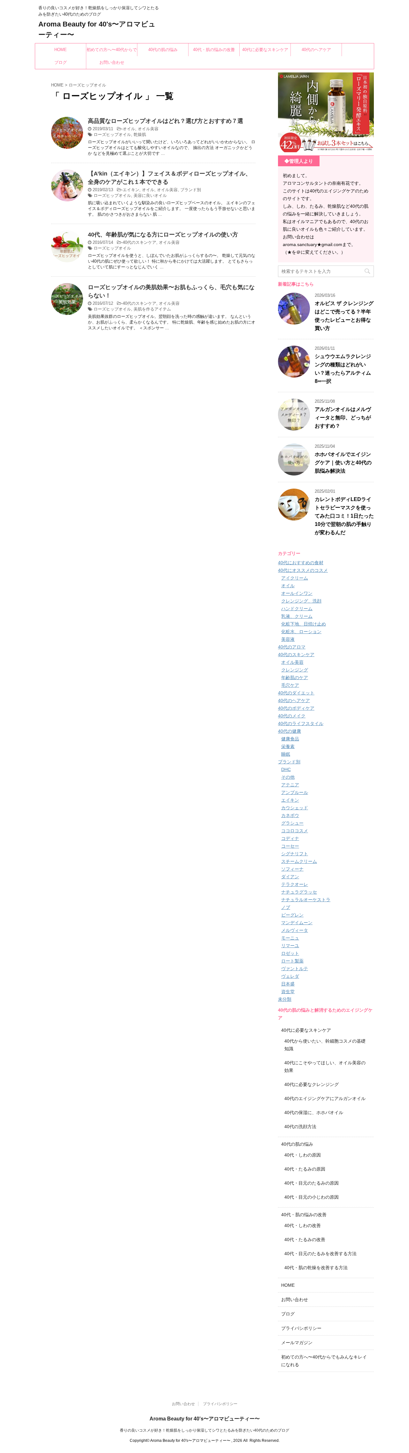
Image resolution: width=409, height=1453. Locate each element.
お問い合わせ (111, 62)
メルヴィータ (294, 930)
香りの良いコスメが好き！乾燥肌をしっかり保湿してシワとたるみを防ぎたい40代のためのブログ (204, 1430)
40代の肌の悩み (163, 49)
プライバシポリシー (301, 1328)
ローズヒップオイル (112, 134)
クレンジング (294, 669)
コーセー (290, 846)
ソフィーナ (292, 869)
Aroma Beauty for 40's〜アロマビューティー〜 (205, 1418)
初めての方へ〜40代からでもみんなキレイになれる (112, 51)
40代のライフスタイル (300, 723)
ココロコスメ (294, 830)
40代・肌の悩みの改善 (214, 49)
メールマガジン (297, 1342)
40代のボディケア (296, 708)
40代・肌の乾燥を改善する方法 (316, 1267)
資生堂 (288, 991)
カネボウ (290, 815)
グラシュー (292, 823)
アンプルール (294, 792)
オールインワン (297, 593)
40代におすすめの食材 (300, 562)
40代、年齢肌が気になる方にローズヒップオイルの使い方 (163, 234)
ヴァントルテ (294, 968)
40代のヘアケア (316, 49)
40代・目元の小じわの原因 (311, 1197)
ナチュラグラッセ (299, 892)
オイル (129, 128)
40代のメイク (291, 715)
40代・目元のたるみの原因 (311, 1183)
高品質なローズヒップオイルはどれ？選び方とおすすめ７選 (165, 121)
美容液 (288, 639)
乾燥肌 (140, 134)
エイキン (131, 189)
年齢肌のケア (294, 677)
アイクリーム (294, 577)
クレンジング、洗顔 (301, 600)
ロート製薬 (292, 960)
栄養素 (288, 746)
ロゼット (290, 953)
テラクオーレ (294, 884)
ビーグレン (292, 914)
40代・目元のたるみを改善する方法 (320, 1253)
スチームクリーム (299, 861)
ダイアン (290, 876)
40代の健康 (289, 731)
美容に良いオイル (150, 195)
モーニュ (290, 937)
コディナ (290, 838)
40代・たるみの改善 (304, 1239)
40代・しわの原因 (302, 1154)
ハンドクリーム (297, 608)
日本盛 (288, 983)
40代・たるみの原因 (304, 1169)
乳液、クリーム (297, 616)
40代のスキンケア (139, 242)
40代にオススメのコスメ (303, 570)
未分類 (284, 999)
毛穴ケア (290, 685)
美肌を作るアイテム (152, 309)
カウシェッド (294, 807)
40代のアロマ (291, 646)
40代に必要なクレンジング (311, 1084)
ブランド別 (190, 189)
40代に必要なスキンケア (265, 49)
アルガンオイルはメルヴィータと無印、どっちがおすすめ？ (343, 418)
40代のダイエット (296, 692)
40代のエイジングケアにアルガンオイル (325, 1098)
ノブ (285, 907)
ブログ (60, 62)
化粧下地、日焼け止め (303, 623)
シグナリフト (294, 853)
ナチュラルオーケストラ (305, 899)
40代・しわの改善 (302, 1225)
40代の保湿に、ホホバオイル (313, 1112)
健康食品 (290, 738)
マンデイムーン (297, 922)
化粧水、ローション (301, 631)
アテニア (290, 784)
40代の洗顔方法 (300, 1126)
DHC (286, 769)
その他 (288, 777)
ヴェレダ (290, 976)
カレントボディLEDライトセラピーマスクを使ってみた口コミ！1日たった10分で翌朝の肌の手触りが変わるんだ (344, 516)
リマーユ (290, 945)
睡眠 (285, 754)
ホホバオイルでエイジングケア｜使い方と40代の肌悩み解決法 (343, 463)
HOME (60, 49)
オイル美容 (148, 128)
